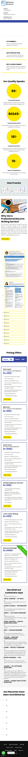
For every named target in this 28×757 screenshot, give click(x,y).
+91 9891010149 (7, 10)
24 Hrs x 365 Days (7, 18)
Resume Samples (13, 744)
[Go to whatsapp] (3, 753)
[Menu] (2, 21)
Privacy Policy (18, 747)
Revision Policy (8, 750)
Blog (15, 750)
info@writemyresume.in (9, 14)
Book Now (7, 399)
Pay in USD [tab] (19, 359)
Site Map (22, 744)
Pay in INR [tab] (8, 359)
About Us (21, 750)
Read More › (5, 239)
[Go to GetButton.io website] (3, 755)
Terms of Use (9, 747)
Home (5, 744)
